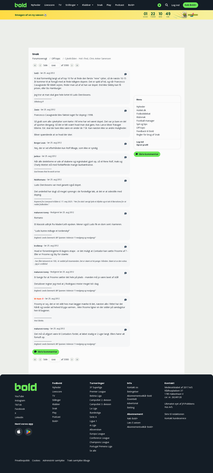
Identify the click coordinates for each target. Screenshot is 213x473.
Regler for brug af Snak (148, 134)
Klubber (56, 404)
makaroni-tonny (41, 212)
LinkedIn (19, 417)
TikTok (18, 404)
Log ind (175, 5)
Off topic (56, 58)
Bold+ (131, 4)
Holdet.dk (141, 110)
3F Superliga (96, 387)
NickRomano (40, 179)
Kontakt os (132, 387)
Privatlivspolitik (22, 460)
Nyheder (35, 4)
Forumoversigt (39, 58)
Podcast (119, 4)
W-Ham (37, 298)
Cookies (36, 460)
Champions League (99, 442)
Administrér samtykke (54, 460)
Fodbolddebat (143, 113)
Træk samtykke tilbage (78, 460)
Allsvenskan (95, 429)
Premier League (98, 391)
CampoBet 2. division (100, 399)
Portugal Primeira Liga (101, 446)
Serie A (93, 416)
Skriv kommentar (47, 351)
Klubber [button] (87, 4)
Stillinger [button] (70, 4)
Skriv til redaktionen (174, 414)
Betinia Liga (96, 395)
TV (59, 4)
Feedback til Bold (145, 131)
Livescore (49, 4)
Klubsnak (140, 117)
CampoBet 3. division (100, 404)
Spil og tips (141, 124)
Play (109, 4)
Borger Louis (40, 143)
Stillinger (56, 399)
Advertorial (132, 403)
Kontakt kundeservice (175, 418)
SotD (36, 73)
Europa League (97, 433)
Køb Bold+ (190, 5)
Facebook (20, 408)
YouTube (19, 396)
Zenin (36, 109)
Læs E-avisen (133, 422)
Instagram (20, 400)
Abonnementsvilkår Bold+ (140, 426)
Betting (130, 407)
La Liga (93, 408)
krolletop (38, 245)
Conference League (99, 437)
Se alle (93, 450)
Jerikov (37, 156)
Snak (100, 4)
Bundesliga (95, 412)
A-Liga (93, 425)
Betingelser (132, 391)
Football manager (145, 120)
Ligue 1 (93, 421)
